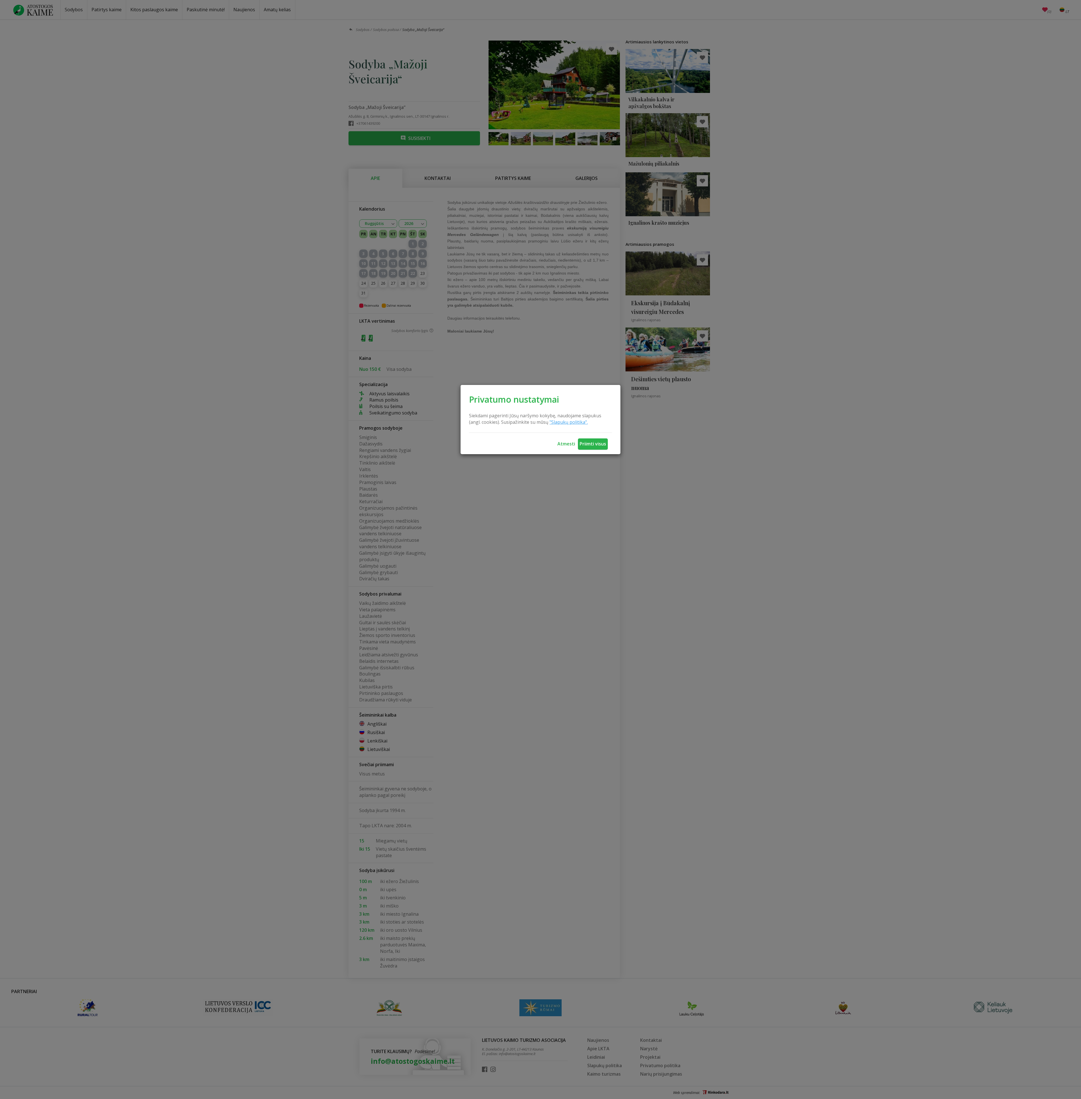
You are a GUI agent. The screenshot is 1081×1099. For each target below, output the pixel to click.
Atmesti (566, 444)
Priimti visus (593, 444)
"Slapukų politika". (569, 422)
